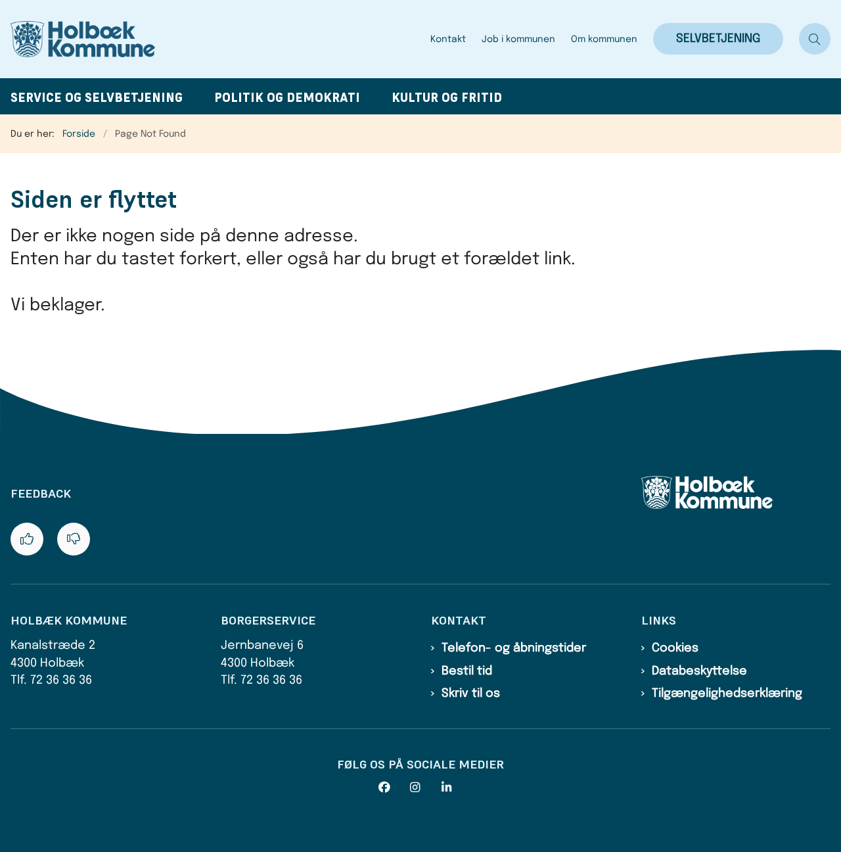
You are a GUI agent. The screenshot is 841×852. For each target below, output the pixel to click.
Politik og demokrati (287, 97)
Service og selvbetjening (97, 97)
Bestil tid (467, 671)
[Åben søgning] (814, 39)
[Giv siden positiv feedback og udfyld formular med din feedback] (27, 539)
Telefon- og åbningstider (514, 648)
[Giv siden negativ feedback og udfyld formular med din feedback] (73, 539)
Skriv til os (471, 693)
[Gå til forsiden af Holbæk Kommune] (216, 39)
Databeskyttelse (699, 671)
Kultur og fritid (447, 97)
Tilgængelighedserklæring (727, 693)
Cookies (675, 648)
